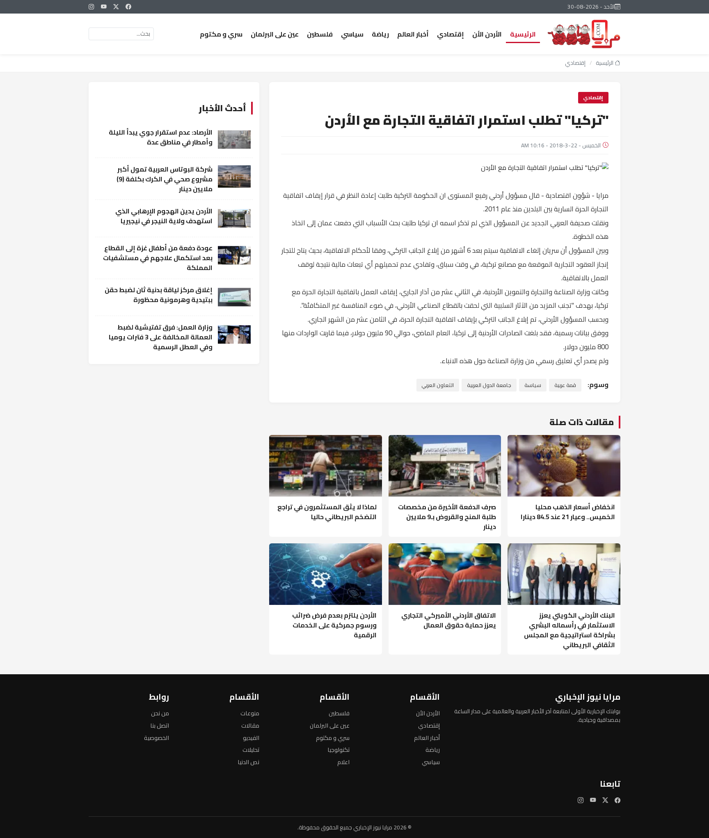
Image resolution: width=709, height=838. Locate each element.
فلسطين (320, 34)
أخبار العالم (413, 34)
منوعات (249, 713)
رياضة (380, 34)
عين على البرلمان (275, 34)
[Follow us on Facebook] (128, 6)
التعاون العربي (437, 385)
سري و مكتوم (221, 34)
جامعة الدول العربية (489, 385)
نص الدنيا (248, 761)
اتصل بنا (159, 725)
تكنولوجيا (338, 749)
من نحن (160, 713)
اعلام (343, 761)
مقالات (250, 725)
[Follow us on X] (116, 6)
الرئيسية (523, 34)
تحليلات (250, 749)
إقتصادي (450, 34)
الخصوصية (156, 737)
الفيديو (251, 737)
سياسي (352, 34)
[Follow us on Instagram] (91, 6)
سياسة (532, 385)
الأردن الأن (487, 34)
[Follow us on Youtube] (104, 6)
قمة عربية (565, 385)
